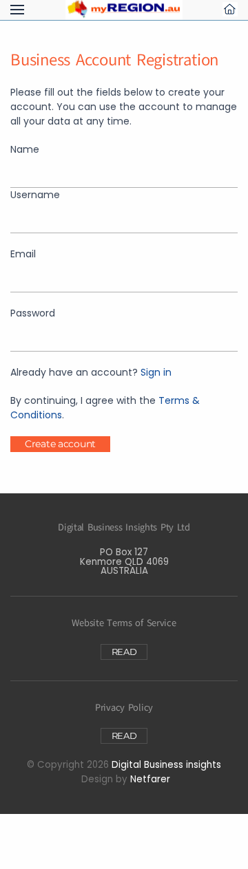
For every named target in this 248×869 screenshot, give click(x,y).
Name (24, 149)
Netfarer (150, 779)
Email (23, 254)
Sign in (156, 372)
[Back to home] (124, 9)
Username (35, 195)
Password (32, 313)
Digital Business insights (166, 764)
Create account (60, 444)
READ (124, 651)
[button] (17, 9)
